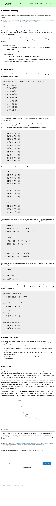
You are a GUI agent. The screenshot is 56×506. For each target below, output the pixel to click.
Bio (46, 3)
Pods (41, 3)
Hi (20, 3)
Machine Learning (15, 485)
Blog (36, 3)
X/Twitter (30, 25)
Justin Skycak (5, 12)
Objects (22, 485)
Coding (8, 485)
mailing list (21, 25)
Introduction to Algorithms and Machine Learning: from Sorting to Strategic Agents (27, 20)
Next (41, 494)
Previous (14, 494)
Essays (31, 3)
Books (24, 3)
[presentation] (23, 47)
